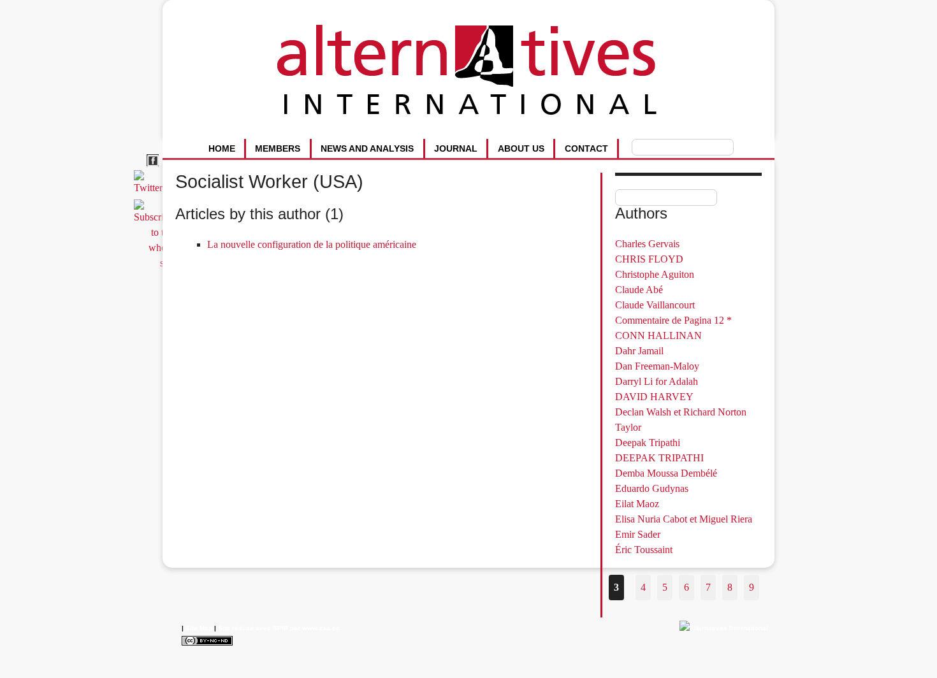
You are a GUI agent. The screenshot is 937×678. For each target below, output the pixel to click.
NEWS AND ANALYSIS (367, 148)
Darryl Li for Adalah (656, 381)
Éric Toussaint (643, 549)
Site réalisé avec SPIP (253, 627)
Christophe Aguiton (654, 274)
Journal (455, 148)
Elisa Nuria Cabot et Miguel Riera (683, 519)
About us (521, 148)
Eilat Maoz (637, 503)
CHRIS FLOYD (649, 259)
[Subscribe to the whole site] (155, 262)
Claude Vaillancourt (655, 304)
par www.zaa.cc (315, 627)
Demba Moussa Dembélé (666, 473)
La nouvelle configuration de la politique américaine (311, 244)
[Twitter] (150, 187)
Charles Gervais (647, 243)
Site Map (198, 627)
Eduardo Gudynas (651, 488)
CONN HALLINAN (658, 335)
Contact (586, 148)
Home (221, 148)
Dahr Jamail (639, 350)
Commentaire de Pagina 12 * (673, 320)
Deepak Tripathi (647, 442)
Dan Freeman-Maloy (657, 366)
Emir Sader (637, 534)
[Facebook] (155, 166)
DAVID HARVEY (654, 396)
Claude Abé (639, 289)
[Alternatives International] (723, 627)
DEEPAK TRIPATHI (659, 457)
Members (277, 148)
